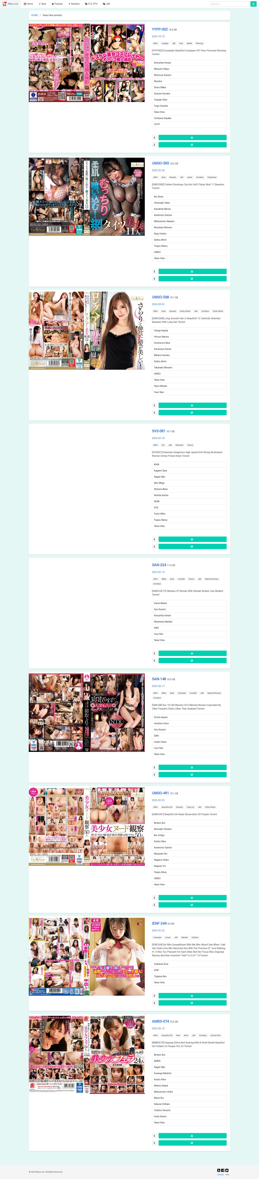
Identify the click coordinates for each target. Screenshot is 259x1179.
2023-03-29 (158, 800)
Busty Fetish (185, 311)
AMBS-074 (161, 1021)
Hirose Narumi (161, 336)
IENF (156, 970)
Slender (185, 937)
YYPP (157, 124)
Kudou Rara (160, 841)
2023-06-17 (158, 686)
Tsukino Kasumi (162, 1110)
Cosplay (165, 43)
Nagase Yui (160, 866)
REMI (157, 501)
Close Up (190, 807)
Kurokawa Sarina (162, 349)
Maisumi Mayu (161, 68)
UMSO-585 (161, 163)
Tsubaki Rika (160, 99)
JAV (174, 43)
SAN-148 (159, 679)
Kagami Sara (160, 470)
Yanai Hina (159, 112)
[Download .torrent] (193, 137)
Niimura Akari (161, 489)
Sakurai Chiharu (162, 1104)
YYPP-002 (160, 29)
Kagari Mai (159, 476)
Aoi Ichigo (159, 835)
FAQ (227, 1174)
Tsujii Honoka (161, 105)
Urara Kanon (160, 1116)
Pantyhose (212, 177)
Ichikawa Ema (161, 964)
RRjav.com (13, 3)
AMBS (157, 1061)
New (43, 3)
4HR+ (155, 43)
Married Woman (211, 579)
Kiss (181, 43)
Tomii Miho (159, 513)
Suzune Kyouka (162, 93)
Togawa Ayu (160, 976)
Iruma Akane (160, 603)
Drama (191, 579)
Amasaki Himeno (163, 829)
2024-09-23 (158, 304)
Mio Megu (159, 483)
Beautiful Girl (167, 807)
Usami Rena (160, 741)
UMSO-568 (161, 297)
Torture (190, 445)
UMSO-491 (161, 793)
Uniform (195, 937)
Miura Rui (159, 1097)
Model (189, 43)
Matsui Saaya (161, 1085)
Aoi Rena (158, 196)
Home (30, 3)
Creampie (182, 693)
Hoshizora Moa (162, 342)
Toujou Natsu (160, 246)
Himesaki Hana (162, 202)
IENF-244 (159, 923)
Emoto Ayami (161, 717)
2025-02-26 (158, 170)
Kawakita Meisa (162, 209)
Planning (199, 43)
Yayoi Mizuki (160, 386)
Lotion (189, 177)
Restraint (179, 445)
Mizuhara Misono (163, 227)
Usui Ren (158, 634)
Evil (163, 445)
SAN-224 (159, 565)
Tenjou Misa (160, 872)
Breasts (173, 177)
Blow (186, 1035)
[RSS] (219, 1170)
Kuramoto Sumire (163, 215)
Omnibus (200, 177)
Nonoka (158, 81)
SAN (156, 627)
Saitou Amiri (160, 239)
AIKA (156, 464)
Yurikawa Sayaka (162, 118)
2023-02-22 (158, 930)
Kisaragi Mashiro (163, 1073)
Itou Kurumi (160, 609)
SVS (156, 507)
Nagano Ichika (161, 859)
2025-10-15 (158, 36)
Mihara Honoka (162, 355)
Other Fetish (218, 311)
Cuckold (181, 579)
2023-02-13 (158, 1028)
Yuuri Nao (159, 392)
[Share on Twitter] (226, 1170)
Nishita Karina (161, 495)
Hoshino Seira (161, 723)
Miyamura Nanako (163, 621)
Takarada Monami (163, 367)
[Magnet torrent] (193, 144)
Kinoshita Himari (162, 62)
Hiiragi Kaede (161, 330)
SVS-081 (159, 431)
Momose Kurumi (162, 75)
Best (164, 177)
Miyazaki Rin (160, 853)
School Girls (215, 1035)
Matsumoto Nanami (164, 221)
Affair (164, 579)
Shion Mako (160, 87)
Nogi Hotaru (160, 233)
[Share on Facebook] (223, 1170)
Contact (220, 1174)
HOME (34, 15)
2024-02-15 (158, 572)
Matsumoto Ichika (163, 1091)
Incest (167, 937)
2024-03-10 (158, 438)
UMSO (157, 252)
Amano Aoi (159, 822)
